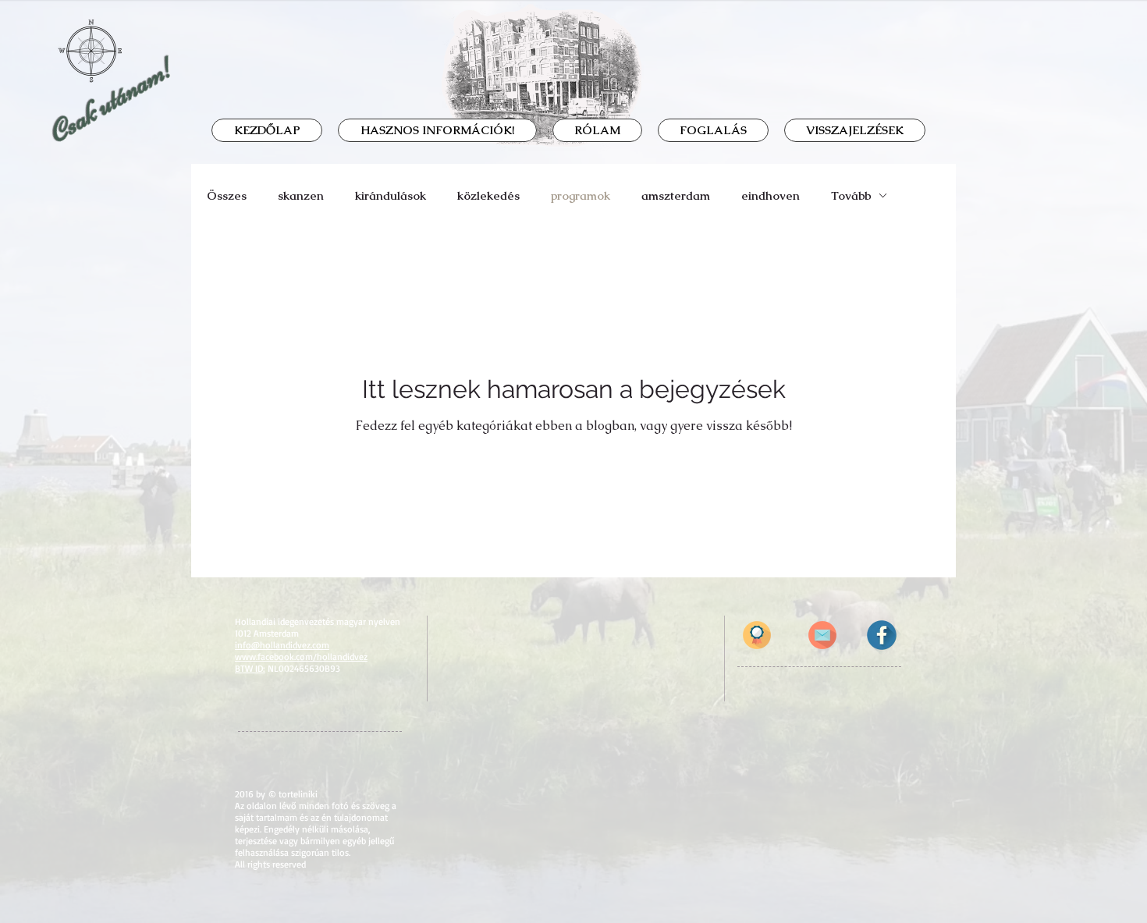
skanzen (301, 195)
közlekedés (488, 195)
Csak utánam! (111, 100)
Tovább (851, 195)
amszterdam (675, 195)
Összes (227, 195)
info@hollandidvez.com (282, 645)
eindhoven (770, 195)
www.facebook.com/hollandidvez (301, 656)
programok (580, 195)
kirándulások (390, 195)
